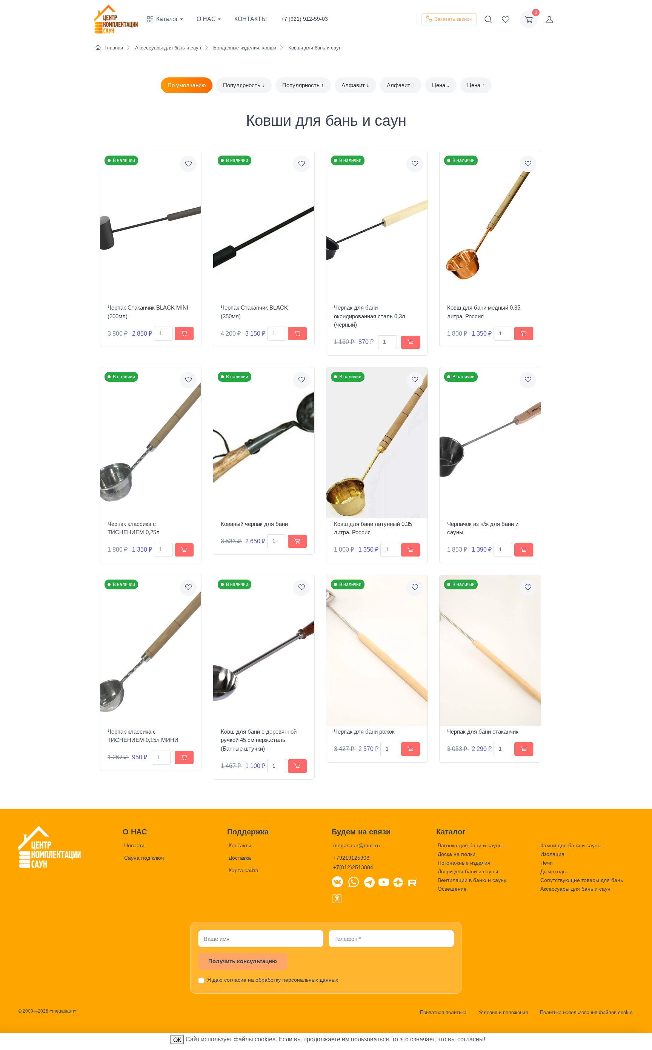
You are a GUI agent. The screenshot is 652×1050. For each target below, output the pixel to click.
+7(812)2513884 (353, 867)
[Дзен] (398, 882)
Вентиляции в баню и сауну (472, 880)
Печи (546, 863)
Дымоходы (553, 871)
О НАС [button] (206, 19)
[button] (168, 19)
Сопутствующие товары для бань (581, 880)
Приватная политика (443, 1012)
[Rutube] (412, 882)
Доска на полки (456, 854)
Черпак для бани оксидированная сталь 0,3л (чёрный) (369, 316)
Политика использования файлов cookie (586, 1012)
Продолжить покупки (594, 1034)
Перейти (551, 1034)
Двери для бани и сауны (468, 871)
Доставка (240, 858)
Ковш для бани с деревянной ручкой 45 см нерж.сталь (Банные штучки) (259, 740)
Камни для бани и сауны (570, 845)
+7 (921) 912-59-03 (304, 19)
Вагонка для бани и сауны (470, 845)
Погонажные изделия (464, 863)
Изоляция (552, 854)
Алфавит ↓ (355, 85)
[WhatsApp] (353, 881)
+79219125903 (351, 858)
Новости (134, 845)
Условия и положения (503, 1012)
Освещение (452, 889)
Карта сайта (243, 870)
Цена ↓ (441, 85)
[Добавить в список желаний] (188, 164)
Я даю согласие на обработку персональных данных (272, 980)
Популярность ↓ (244, 85)
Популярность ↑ (303, 85)
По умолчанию (187, 85)
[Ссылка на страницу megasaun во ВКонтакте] (337, 882)
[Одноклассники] (337, 898)
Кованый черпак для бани (254, 524)
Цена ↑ (476, 85)
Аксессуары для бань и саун (575, 889)
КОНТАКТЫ (250, 19)
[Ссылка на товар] (150, 226)
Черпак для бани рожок (364, 731)
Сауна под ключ (144, 858)
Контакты (240, 845)
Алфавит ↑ (401, 85)
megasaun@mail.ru (356, 845)
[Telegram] (369, 882)
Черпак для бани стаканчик (482, 731)
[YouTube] (383, 882)
